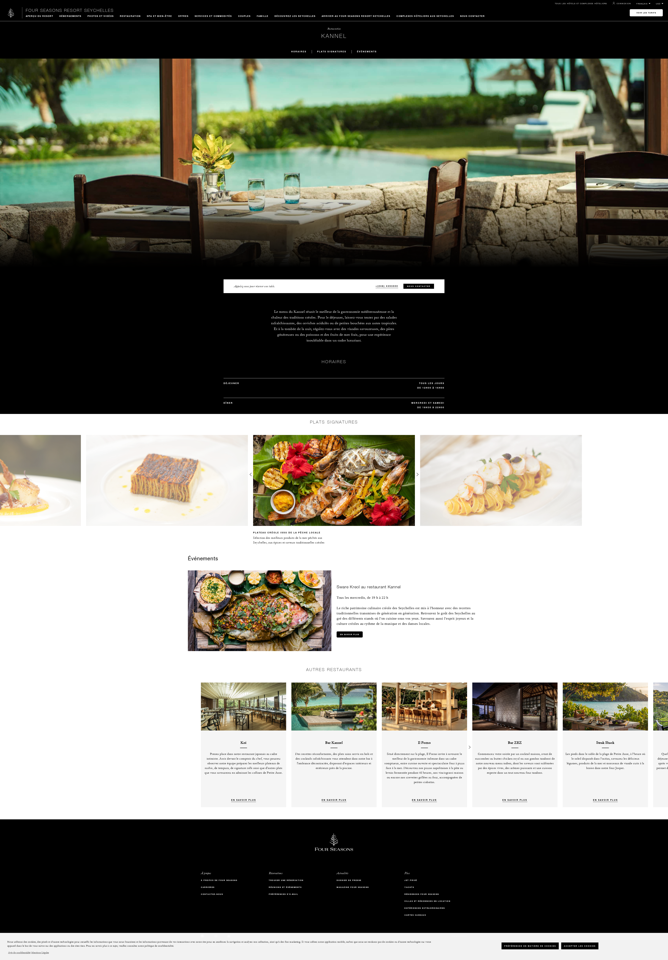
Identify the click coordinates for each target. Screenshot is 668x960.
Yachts (409, 887)
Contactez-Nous (212, 894)
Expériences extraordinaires (424, 908)
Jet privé (410, 880)
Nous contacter (472, 16)
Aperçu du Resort (39, 16)
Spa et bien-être (159, 16)
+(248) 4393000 (387, 286)
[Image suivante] (417, 475)
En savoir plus (349, 634)
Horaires (299, 51)
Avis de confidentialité (19, 952)
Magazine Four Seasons (353, 887)
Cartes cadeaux (415, 915)
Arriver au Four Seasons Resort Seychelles (356, 16)
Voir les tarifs (646, 13)
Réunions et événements (285, 887)
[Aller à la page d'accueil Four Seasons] (11, 13)
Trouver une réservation (286, 880)
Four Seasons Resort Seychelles (70, 10)
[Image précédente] (250, 475)
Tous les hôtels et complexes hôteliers (581, 3)
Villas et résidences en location (427, 901)
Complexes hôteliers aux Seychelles (425, 16)
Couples (244, 16)
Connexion (624, 3)
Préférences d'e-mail (283, 894)
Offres (183, 16)
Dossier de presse (349, 880)
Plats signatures (331, 51)
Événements (367, 51)
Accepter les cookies (580, 946)
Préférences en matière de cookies (530, 946)
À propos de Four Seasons (219, 880)
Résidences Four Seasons (421, 894)
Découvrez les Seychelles (295, 16)
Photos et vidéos (101, 16)
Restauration (130, 16)
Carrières (208, 887)
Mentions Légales (40, 952)
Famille (262, 16)
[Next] (469, 745)
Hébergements (70, 16)
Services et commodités (213, 16)
